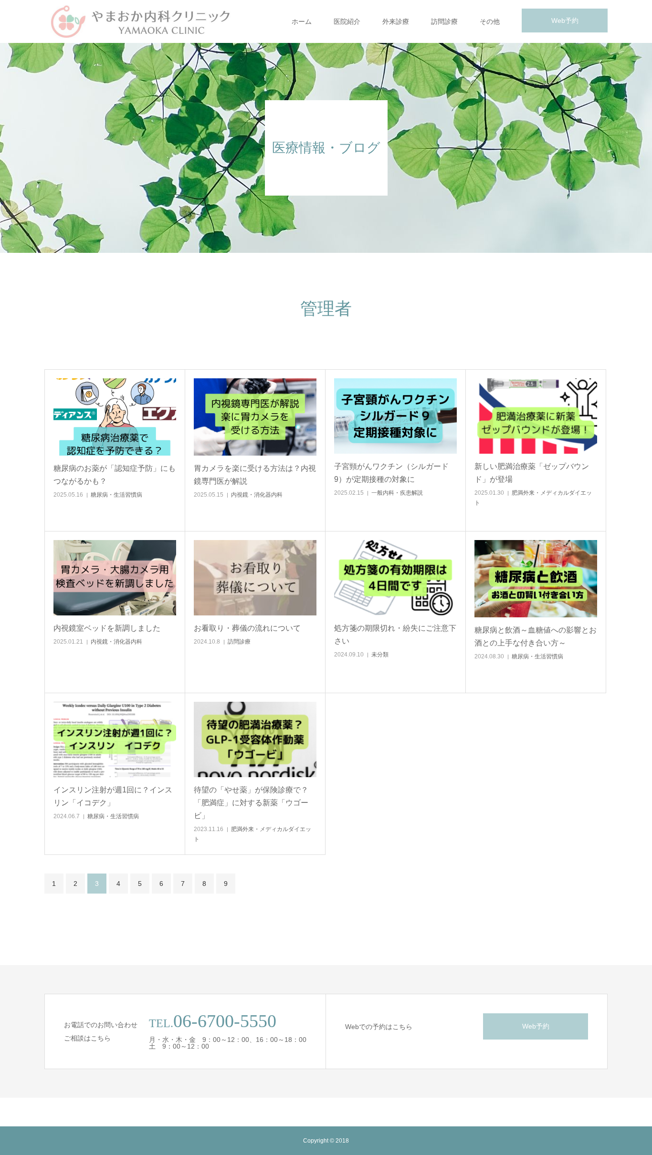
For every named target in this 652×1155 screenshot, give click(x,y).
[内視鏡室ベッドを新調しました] (114, 577)
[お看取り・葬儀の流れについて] (255, 577)
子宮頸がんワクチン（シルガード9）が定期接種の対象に (391, 472)
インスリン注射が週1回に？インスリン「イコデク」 (112, 796)
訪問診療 (444, 21)
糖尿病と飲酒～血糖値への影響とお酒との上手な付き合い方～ (535, 636)
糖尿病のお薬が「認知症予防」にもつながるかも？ (114, 474)
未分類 (380, 654)
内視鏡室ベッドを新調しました (106, 628)
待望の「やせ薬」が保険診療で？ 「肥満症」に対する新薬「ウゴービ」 (251, 803)
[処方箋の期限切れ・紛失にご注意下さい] (395, 577)
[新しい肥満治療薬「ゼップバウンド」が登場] (535, 416)
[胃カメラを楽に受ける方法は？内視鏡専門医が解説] (255, 417)
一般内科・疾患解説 (397, 492)
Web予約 (564, 20)
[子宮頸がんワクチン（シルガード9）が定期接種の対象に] (395, 416)
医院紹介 (347, 21)
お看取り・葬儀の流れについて (247, 628)
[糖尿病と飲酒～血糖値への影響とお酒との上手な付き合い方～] (535, 578)
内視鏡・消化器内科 (257, 494)
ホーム (302, 21)
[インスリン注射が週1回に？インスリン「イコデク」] (114, 739)
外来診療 (395, 21)
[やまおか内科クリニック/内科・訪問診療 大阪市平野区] (139, 21)
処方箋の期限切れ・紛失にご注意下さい (395, 634)
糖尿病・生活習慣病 (116, 494)
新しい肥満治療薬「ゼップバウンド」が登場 (531, 472)
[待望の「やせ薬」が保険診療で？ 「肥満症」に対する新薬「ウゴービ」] (255, 739)
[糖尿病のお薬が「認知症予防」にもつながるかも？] (114, 417)
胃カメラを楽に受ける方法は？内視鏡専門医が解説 (255, 474)
